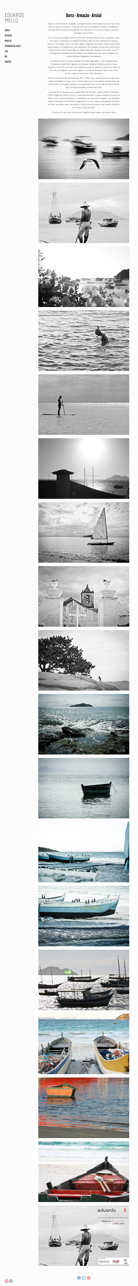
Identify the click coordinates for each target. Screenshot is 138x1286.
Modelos (8, 40)
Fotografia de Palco (12, 46)
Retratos (8, 35)
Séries (7, 30)
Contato (8, 61)
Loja (6, 51)
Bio (6, 56)
